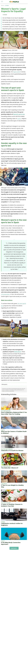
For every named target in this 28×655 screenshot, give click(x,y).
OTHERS (7, 5)
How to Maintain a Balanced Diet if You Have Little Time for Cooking (14, 413)
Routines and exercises (7, 449)
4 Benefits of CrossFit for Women (12, 450)
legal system (16, 72)
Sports (2, 5)
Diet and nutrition (5, 410)
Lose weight (4, 483)
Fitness (3, 521)
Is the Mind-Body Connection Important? (10, 543)
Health (2, 429)
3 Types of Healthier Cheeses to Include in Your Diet (11, 505)
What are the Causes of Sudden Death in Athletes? (14, 432)
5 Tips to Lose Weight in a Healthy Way (12, 486)
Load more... (14, 548)
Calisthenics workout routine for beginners (12, 524)
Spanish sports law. (19, 114)
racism (19, 118)
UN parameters (5, 294)
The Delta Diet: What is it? (9, 468)
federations (17, 351)
